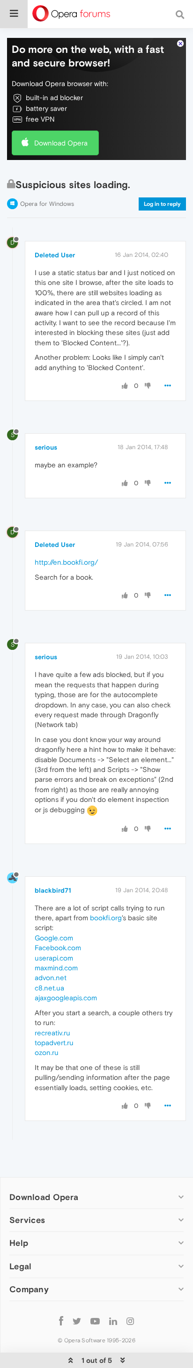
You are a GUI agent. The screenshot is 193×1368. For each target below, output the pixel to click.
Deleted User (55, 255)
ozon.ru (47, 1052)
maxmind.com (56, 968)
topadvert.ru (54, 1043)
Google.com (54, 938)
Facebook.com (58, 948)
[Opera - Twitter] (77, 1321)
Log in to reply (162, 204)
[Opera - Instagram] (130, 1321)
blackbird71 (53, 890)
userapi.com (54, 958)
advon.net (51, 978)
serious (46, 447)
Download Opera (61, 143)
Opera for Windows (47, 203)
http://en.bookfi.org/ (66, 562)
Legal (20, 1266)
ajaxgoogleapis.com (66, 998)
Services (27, 1220)
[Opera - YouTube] (95, 1321)
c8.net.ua (49, 988)
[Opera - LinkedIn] (113, 1321)
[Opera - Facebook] (61, 1321)
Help (18, 1243)
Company (29, 1289)
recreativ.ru (52, 1033)
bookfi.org (106, 918)
